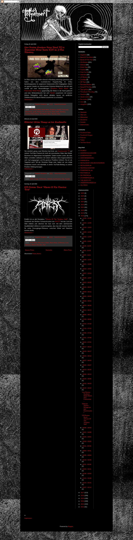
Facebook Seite (85, 132)
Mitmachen (84, 117)
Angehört (83, 55)
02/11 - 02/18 (87, 464)
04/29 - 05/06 (87, 379)
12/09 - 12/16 (87, 232)
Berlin (47, 242)
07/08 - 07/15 (87, 333)
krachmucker (57, 179)
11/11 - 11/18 (87, 250)
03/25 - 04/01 (87, 437)
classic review (84, 97)
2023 (82, 201)
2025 (82, 196)
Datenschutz (84, 124)
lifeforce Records (36, 245)
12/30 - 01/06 (87, 218)
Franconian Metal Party (32, 91)
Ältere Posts (68, 250)
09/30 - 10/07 (87, 278)
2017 (82, 492)
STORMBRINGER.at (87, 178)
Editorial (49, 179)
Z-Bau (58, 114)
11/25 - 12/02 (87, 241)
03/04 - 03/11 (87, 450)
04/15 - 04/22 (87, 388)
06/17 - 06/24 (87, 347)
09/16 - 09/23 (87, 287)
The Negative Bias (45, 114)
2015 (82, 498)
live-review (48, 112)
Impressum (28, 518)
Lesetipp (83, 79)
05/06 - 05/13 (87, 374)
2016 (82, 495)
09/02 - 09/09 (87, 296)
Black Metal (37, 109)
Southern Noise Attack (59, 88)
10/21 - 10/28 (87, 264)
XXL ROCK (83, 185)
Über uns (83, 115)
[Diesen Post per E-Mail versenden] (26, 107)
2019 (82, 213)
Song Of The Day (86, 87)
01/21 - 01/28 (87, 478)
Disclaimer (83, 120)
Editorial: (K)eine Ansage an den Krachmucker (45, 122)
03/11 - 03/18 (87, 446)
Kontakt (82, 122)
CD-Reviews (42, 179)
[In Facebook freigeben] (32, 107)
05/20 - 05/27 (87, 365)
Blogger (70, 526)
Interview (83, 74)
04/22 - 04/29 (87, 383)
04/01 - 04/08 (87, 432)
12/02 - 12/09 (87, 237)
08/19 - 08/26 (87, 305)
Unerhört (83, 94)
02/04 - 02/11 (87, 469)
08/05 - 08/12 (87, 314)
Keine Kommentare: (60, 104)
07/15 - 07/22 (87, 328)
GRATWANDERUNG (87, 158)
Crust (66, 242)
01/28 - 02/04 (87, 473)
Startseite (49, 250)
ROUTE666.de (85, 173)
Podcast (83, 137)
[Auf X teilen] (30, 107)
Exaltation (53, 109)
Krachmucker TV (64, 151)
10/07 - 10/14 (87, 273)
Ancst (43, 242)
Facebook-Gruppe (86, 135)
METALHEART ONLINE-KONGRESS (92, 163)
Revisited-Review (86, 84)
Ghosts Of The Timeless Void (56, 219)
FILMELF (83, 150)
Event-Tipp (83, 67)
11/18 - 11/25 (87, 246)
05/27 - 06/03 (87, 360)
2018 (31, 109)
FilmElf (52, 93)
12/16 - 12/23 (87, 227)
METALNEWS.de (85, 165)
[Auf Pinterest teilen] (34, 107)
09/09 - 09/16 (87, 292)
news (82, 102)
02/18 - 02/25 (87, 460)
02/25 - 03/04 (87, 455)
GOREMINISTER (86, 155)
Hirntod (39, 112)
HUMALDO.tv (84, 160)
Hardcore (28, 245)
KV (43, 112)
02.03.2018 (33, 242)
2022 (82, 204)
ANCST (57, 221)
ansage (36, 179)
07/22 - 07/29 (87, 324)
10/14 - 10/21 (87, 269)
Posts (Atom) (36, 253)
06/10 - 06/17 (87, 351)
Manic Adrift (55, 112)
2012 (82, 507)
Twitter (82, 140)
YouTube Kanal (85, 142)
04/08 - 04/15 (87, 428)
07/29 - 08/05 (87, 319)
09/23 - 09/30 (87, 282)
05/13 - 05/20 (87, 369)
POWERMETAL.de (86, 170)
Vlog (62, 179)
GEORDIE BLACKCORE (88, 153)
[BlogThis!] (28, 107)
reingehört (83, 104)
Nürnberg (62, 112)
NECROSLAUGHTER (87, 168)
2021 (82, 207)
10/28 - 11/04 (87, 259)
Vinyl (44, 245)
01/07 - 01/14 (87, 487)
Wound (54, 114)
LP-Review (83, 77)
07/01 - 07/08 (87, 337)
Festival (82, 69)
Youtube (67, 179)
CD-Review (61, 242)
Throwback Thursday (87, 92)
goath (34, 112)
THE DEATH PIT (85, 180)
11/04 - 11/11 (87, 255)
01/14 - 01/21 (87, 483)
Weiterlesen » (28, 99)
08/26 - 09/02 (87, 301)
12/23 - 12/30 (87, 223)
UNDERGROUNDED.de (88, 182)
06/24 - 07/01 (87, 342)
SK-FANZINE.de (85, 175)
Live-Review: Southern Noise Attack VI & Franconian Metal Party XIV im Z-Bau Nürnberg (44, 50)
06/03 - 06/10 (87, 356)
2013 (82, 504)
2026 (82, 193)
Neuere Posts (29, 250)
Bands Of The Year (86, 60)
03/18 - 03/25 (87, 441)
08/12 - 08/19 (87, 310)
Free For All (84, 72)
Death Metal (45, 109)
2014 (82, 501)
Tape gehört (84, 89)
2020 (82, 210)
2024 (82, 199)
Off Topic (83, 82)
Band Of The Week (86, 57)
